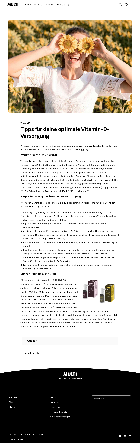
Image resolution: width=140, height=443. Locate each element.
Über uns (13, 407)
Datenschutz (56, 407)
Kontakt (53, 397)
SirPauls (21, 439)
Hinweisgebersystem (59, 412)
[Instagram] (125, 435)
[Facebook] (120, 435)
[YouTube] (130, 435)
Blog (11, 402)
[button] (30, 4)
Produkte (13, 397)
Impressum (55, 402)
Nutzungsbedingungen (60, 416)
